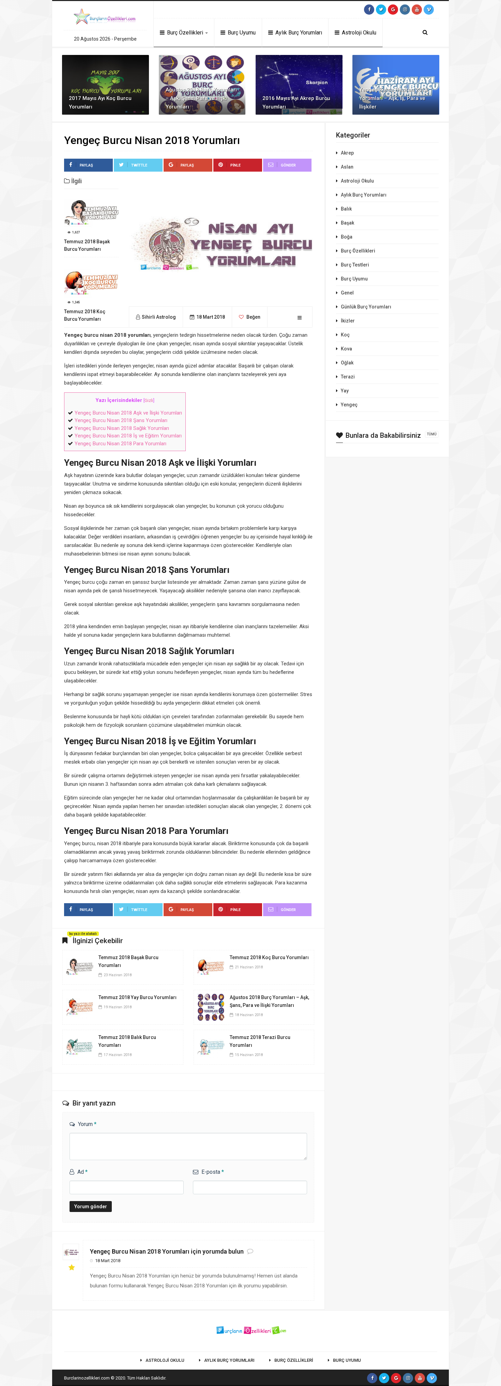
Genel (347, 292)
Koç (345, 334)
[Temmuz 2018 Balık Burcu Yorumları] (79, 1047)
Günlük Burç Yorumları (366, 306)
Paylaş (86, 165)
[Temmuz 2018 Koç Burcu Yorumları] (211, 967)
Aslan (347, 167)
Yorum (87, 1124)
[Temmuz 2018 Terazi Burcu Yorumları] (211, 1047)
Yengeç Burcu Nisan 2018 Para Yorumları (120, 444)
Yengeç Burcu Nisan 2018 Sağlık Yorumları (122, 428)
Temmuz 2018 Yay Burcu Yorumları (137, 997)
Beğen (252, 317)
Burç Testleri (355, 265)
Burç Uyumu (241, 32)
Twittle (139, 165)
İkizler (348, 320)
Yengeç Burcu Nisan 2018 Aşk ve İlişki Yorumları (128, 413)
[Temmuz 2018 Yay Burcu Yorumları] (79, 1007)
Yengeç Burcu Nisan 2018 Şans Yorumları (121, 420)
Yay (345, 390)
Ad (82, 1172)
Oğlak (347, 362)
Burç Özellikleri (185, 32)
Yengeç (349, 404)
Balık (346, 209)
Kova (346, 348)
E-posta (212, 1172)
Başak (347, 223)
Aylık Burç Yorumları (298, 32)
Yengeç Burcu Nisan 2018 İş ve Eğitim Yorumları (128, 436)
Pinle (235, 165)
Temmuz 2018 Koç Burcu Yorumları (269, 957)
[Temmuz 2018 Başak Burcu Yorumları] (79, 967)
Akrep (347, 153)
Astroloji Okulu (358, 32)
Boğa (346, 237)
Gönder (288, 165)
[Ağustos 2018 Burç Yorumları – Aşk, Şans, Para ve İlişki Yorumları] (211, 1007)
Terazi (348, 376)
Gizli (149, 400)
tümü (432, 434)
